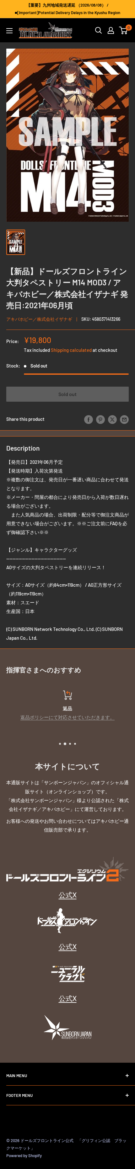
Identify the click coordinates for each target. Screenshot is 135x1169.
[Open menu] (9, 30)
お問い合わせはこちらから (72, 717)
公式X (68, 895)
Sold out (67, 394)
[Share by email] (124, 419)
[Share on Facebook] (88, 419)
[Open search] (98, 30)
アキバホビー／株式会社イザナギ (39, 319)
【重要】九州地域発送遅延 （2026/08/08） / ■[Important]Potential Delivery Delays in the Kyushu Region (67, 9)
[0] (123, 30)
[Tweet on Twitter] (112, 419)
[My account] (111, 30)
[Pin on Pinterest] (100, 419)
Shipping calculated (71, 350)
